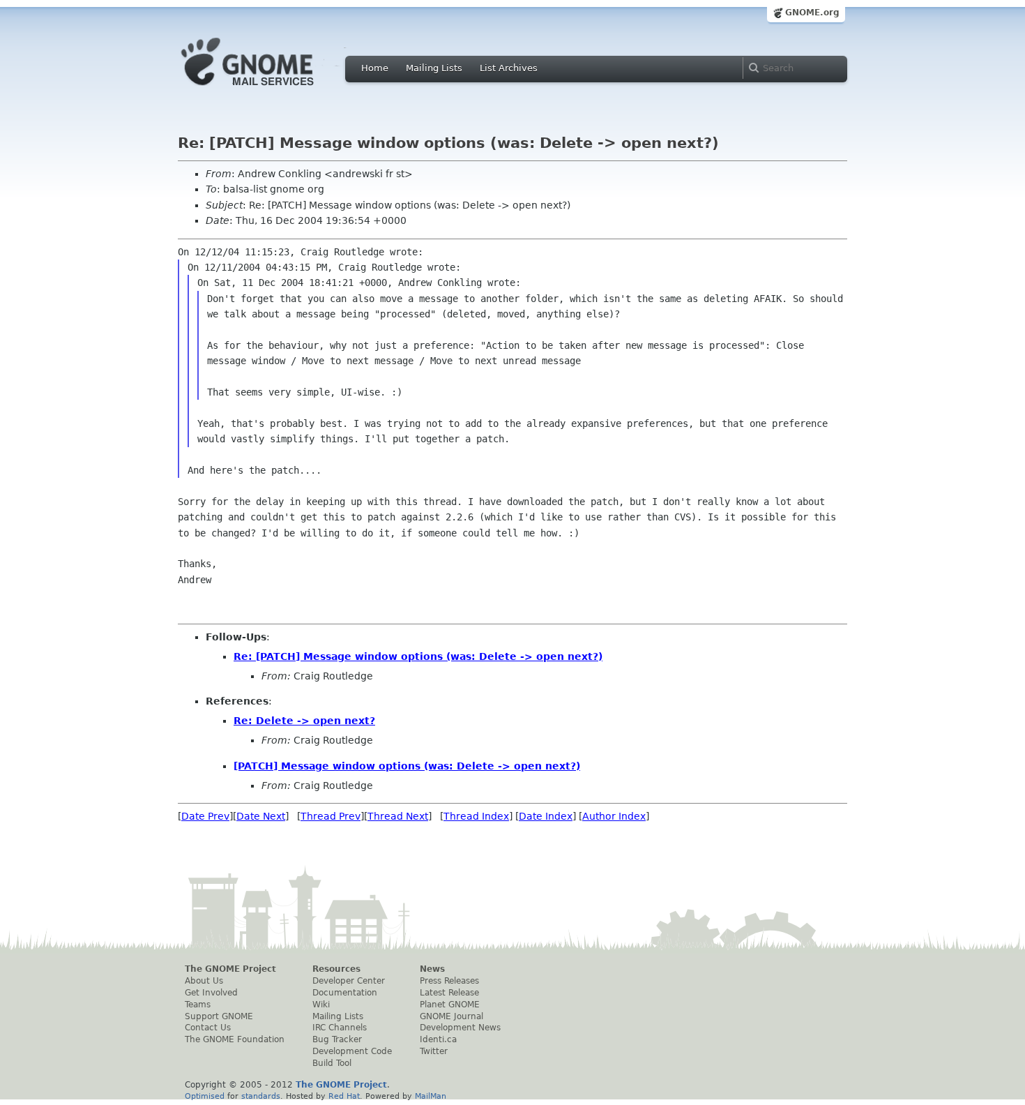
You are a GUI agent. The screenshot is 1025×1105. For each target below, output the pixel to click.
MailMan (430, 1096)
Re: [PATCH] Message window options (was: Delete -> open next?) (418, 656)
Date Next (260, 816)
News (432, 969)
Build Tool (331, 1063)
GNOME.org (812, 12)
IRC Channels (339, 1027)
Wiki (321, 1004)
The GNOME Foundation (234, 1039)
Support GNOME (219, 1016)
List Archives (509, 68)
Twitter (434, 1051)
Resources (336, 969)
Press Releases (449, 981)
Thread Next (397, 816)
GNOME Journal (451, 1016)
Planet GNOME (450, 1004)
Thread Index (476, 816)
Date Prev (205, 816)
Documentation (344, 993)
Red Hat (344, 1096)
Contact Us (208, 1027)
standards (260, 1096)
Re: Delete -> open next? (304, 720)
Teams (198, 1004)
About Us (204, 981)
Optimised (205, 1096)
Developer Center (348, 981)
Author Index (614, 816)
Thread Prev (330, 816)
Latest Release (449, 993)
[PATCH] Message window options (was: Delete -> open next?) (407, 766)
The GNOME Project (230, 969)
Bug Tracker (337, 1039)
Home (374, 68)
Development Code (352, 1051)
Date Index (545, 816)
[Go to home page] (268, 89)
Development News (460, 1027)
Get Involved (211, 993)
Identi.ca (438, 1039)
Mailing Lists (434, 68)
